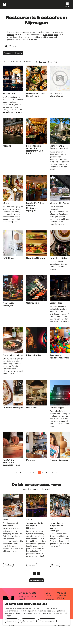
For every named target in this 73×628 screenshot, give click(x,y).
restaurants (57, 32)
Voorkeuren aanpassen (47, 621)
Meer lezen (8, 565)
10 (49, 472)
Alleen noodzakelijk (28, 621)
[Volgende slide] (38, 573)
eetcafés (10, 34)
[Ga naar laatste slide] (34, 573)
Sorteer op (41, 62)
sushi (45, 34)
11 (53, 472)
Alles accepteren (12, 621)
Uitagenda (50, 599)
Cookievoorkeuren (62, 625)
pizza (56, 34)
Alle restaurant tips (36, 580)
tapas (50, 34)
